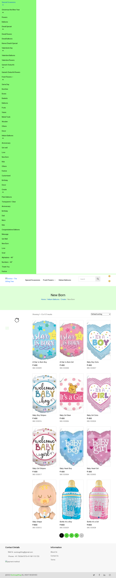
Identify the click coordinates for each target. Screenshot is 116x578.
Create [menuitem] (4, 189)
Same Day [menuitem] (5, 84)
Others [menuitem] (4, 126)
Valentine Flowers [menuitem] (8, 60)
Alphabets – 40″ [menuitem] (7, 257)
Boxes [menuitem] (4, 94)
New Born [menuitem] (5, 157)
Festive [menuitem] (4, 171)
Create (63, 299)
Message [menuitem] (5, 234)
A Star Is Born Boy (40, 362)
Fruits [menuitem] (4, 108)
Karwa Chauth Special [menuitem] (9, 43)
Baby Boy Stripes (39, 415)
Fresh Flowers (48, 280)
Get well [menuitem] (4, 148)
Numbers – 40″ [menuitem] (7, 262)
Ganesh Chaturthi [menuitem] (8, 65)
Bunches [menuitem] (5, 89)
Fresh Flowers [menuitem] (7, 77)
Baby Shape (37, 522)
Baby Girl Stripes (39, 468)
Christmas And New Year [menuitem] (11, 10)
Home (43, 299)
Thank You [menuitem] (6, 267)
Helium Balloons (65, 280)
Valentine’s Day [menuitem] (7, 48)
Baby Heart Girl (93, 468)
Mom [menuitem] (4, 220)
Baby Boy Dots (93, 362)
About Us (54, 552)
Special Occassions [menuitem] (9, 2)
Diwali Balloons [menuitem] (7, 39)
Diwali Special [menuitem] (7, 26)
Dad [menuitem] (3, 216)
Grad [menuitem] (3, 253)
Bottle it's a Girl (93, 522)
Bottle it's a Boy (66, 522)
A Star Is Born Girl (67, 362)
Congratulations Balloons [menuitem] (11, 230)
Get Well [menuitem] (5, 239)
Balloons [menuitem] (5, 22)
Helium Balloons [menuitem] (7, 135)
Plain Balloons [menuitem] (7, 197)
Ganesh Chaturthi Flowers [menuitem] (11, 72)
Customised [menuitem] (6, 176)
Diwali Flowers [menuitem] (7, 34)
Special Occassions (32, 280)
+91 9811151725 (33, 556)
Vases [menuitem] (4, 112)
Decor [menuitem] (4, 131)
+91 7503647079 (21, 556)
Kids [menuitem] (3, 162)
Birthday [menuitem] (5, 180)
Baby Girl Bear (65, 415)
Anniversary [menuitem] (6, 143)
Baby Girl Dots (92, 415)
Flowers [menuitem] (4, 17)
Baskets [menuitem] (5, 98)
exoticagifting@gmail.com (23, 552)
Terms (53, 560)
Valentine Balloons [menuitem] (8, 55)
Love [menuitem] (3, 152)
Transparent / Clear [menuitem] (9, 202)
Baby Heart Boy (66, 468)
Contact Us (54, 556)
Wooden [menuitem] (5, 121)
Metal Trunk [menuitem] (6, 117)
